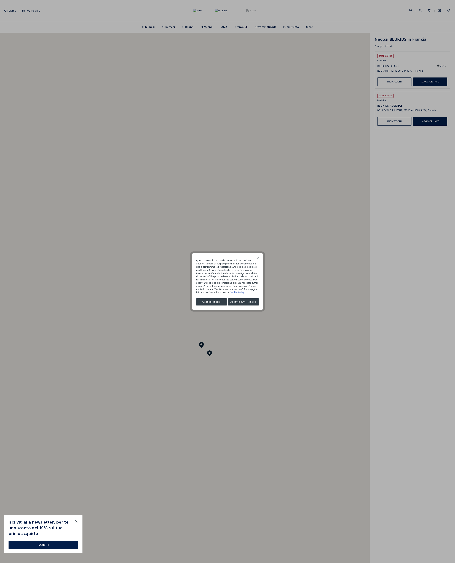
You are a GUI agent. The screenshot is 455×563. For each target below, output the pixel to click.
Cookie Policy (237, 292)
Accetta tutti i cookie (243, 302)
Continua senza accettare (258, 258)
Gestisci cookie (211, 302)
